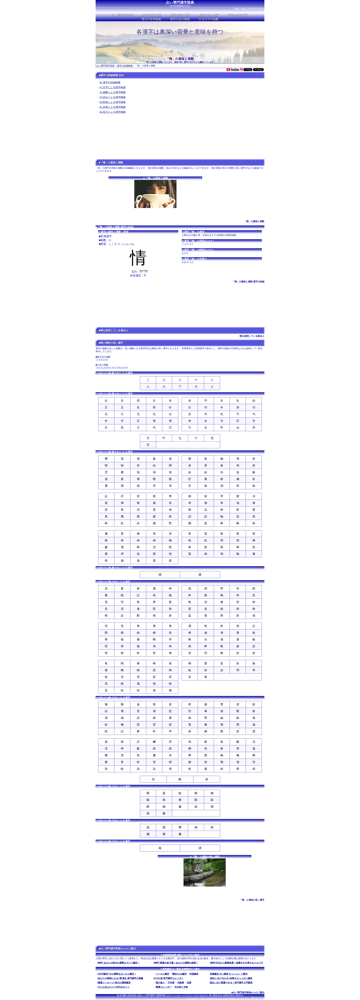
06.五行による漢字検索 (113, 112)
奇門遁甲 (150, 995)
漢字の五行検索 (180, 19)
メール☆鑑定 (162, 974)
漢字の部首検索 (237, 14)
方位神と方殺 (181, 987)
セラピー (189, 995)
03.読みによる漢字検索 (113, 97)
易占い (141, 995)
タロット (171, 995)
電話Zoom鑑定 (179, 974)
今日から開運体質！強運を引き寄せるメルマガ (239, 963)
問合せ (239, 995)
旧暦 (189, 982)
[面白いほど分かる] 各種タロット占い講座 (231, 978)
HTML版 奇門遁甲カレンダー (169, 978)
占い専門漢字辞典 (180, 2)
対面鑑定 (194, 974)
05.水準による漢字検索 (113, 107)
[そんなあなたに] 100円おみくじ (113, 987)
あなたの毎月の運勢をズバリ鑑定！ (122, 963)
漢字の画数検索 (180, 14)
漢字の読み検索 (209, 14)
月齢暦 (180, 982)
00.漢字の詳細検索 (110, 82)
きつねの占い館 (204, 995)
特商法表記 (229, 995)
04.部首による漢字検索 (113, 102)
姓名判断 (121, 995)
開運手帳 (161, 995)
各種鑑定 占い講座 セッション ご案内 (229, 974)
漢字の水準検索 (151, 19)
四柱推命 (132, 995)
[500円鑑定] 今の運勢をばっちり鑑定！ (116, 974)
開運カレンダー (164, 987)
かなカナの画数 (209, 19)
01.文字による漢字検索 (113, 87)
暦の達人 (160, 982)
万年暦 (171, 982)
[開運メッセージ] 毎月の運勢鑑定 (114, 982)
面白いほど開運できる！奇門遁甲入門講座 (231, 982)
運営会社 (217, 995)
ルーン (180, 995)
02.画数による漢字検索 (113, 92)
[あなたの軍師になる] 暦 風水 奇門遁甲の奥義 (120, 978)
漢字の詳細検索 (151, 14)
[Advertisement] (180, 137)
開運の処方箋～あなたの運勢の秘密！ (179, 963)
